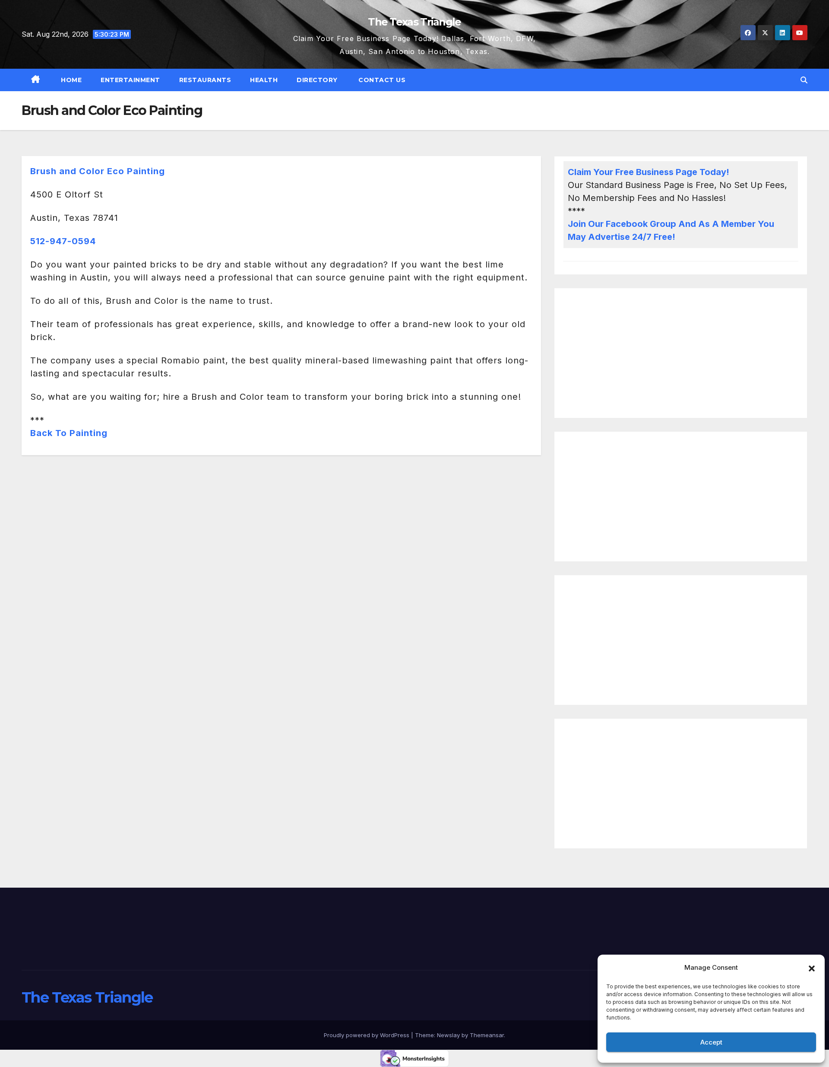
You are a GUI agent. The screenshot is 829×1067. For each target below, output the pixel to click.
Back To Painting (69, 433)
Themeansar (487, 1035)
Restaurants (205, 80)
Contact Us (381, 80)
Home (70, 80)
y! (725, 172)
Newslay (448, 1035)
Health (264, 80)
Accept (711, 1042)
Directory (317, 80)
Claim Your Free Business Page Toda (644, 172)
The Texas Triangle (414, 22)
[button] (811, 967)
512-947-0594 (63, 241)
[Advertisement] (680, 353)
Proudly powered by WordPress (367, 1035)
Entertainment (130, 80)
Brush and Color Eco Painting (97, 171)
